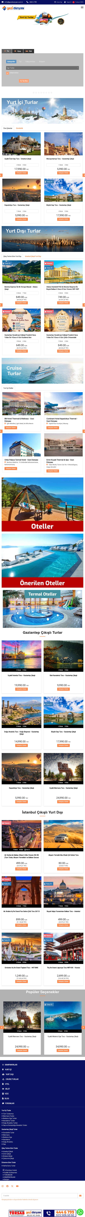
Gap (4, 1144)
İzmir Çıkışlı (7, 1154)
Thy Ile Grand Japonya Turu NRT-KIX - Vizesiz (63, 968)
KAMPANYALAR (11, 1065)
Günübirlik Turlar (8, 1132)
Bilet (7, 1089)
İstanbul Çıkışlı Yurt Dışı (33, 256)
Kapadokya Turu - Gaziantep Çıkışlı (21, 788)
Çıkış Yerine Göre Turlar (10, 1148)
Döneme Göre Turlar (9, 1162)
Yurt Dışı (9, 1074)
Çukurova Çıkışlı (8, 1158)
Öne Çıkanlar (7, 128)
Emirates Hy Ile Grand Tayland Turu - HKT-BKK (21, 968)
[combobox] (42, 68)
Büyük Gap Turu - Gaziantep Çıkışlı (17, 205)
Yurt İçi (8, 1070)
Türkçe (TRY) (79, 2)
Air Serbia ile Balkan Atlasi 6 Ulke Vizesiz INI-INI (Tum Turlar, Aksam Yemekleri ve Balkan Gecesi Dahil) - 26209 (21, 857)
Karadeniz (6, 1139)
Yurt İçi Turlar (6, 1110)
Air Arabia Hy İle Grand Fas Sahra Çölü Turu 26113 (21, 911)
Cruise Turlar (11, 1079)
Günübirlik (19, 128)
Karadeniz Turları (9, 1121)
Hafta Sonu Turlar (9, 1166)
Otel (7, 1084)
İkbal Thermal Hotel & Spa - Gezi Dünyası (63, 462)
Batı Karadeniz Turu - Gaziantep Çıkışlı (63, 675)
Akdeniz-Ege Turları (10, 1118)
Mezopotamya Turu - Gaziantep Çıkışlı (18, 159)
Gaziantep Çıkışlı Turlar (9, 1129)
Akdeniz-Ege (7, 1137)
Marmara (6, 1135)
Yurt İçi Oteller (8, 388)
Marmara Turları (8, 1116)
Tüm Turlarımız (8, 1114)
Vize (7, 1094)
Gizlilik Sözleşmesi (10, 1172)
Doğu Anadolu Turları (10, 1123)
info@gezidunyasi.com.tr (14, 2)
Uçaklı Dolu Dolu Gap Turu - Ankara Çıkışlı (61, 205)
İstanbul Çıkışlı (8, 1151)
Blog (7, 1098)
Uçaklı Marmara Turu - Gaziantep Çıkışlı (63, 788)
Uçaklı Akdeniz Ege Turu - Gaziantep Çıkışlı (22, 1036)
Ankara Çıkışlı (7, 1156)
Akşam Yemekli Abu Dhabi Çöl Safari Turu (63, 855)
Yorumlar (9, 1103)
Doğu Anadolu (8, 1142)
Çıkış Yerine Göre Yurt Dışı (12, 256)
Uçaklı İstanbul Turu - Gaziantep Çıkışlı (60, 159)
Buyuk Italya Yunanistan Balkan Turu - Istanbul (63, 911)
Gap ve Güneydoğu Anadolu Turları (15, 1125)
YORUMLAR (8, 1175)
